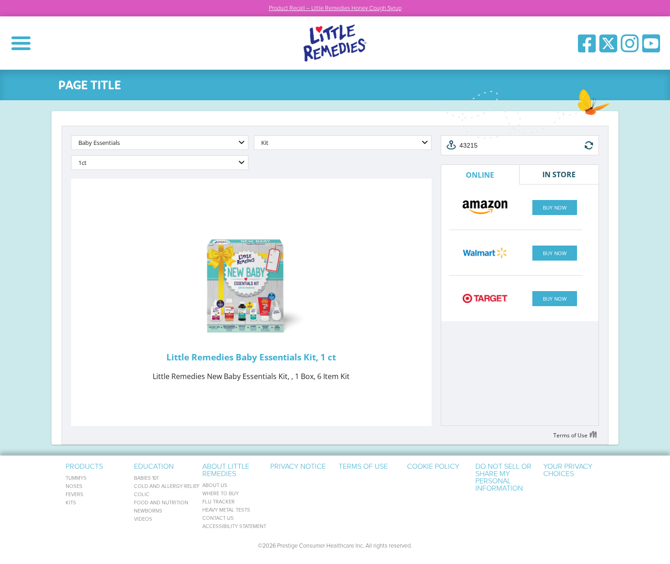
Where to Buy (220, 494)
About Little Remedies (225, 470)
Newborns (148, 511)
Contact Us (218, 518)
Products (84, 466)
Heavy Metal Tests (226, 510)
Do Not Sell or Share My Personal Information (503, 477)
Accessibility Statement (234, 526)
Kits (71, 503)
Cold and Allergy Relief (167, 486)
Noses (74, 486)
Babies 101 (146, 478)
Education (154, 466)
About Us (214, 485)
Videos (143, 519)
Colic (141, 494)
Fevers (74, 494)
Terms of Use (363, 466)
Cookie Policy (433, 466)
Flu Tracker (218, 502)
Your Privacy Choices (568, 470)
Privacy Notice (298, 466)
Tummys (76, 478)
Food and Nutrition (161, 503)
